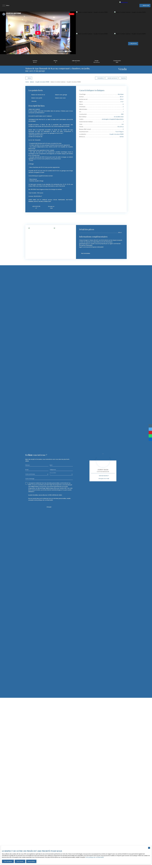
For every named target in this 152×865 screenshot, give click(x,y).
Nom (51, 465)
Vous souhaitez (53, 472)
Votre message (29, 478)
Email (26, 469)
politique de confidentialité (45, 500)
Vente (27, 82)
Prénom (27, 465)
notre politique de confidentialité (94, 857)
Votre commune (30, 474)
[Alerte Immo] (125, 5)
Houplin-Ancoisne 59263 (42, 82)
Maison (32, 82)
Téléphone (53, 469)
